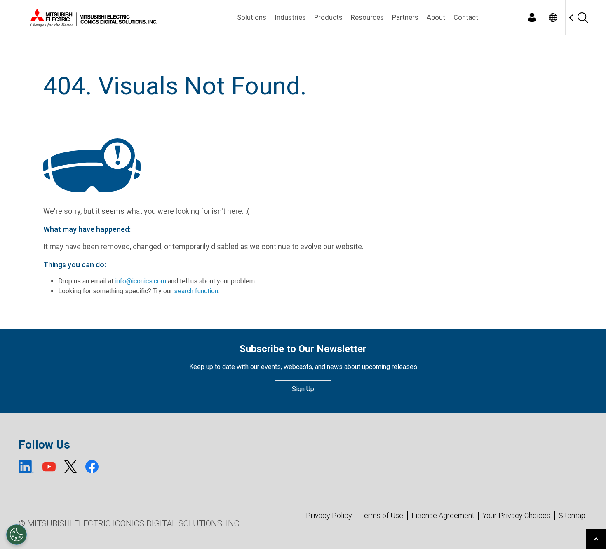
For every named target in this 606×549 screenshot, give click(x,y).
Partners (405, 17)
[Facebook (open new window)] (92, 466)
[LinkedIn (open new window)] (26, 466)
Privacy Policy (329, 515)
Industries (290, 17)
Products (328, 17)
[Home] (92, 17)
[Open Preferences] (16, 534)
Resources (367, 17)
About (436, 17)
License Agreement (442, 515)
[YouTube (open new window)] (49, 466)
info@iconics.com (140, 281)
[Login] (532, 17)
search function (196, 291)
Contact (465, 17)
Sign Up (303, 389)
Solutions (251, 17)
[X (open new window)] (70, 466)
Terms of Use (381, 515)
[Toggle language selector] (552, 17)
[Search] (582, 17)
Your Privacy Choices (516, 516)
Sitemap (572, 515)
